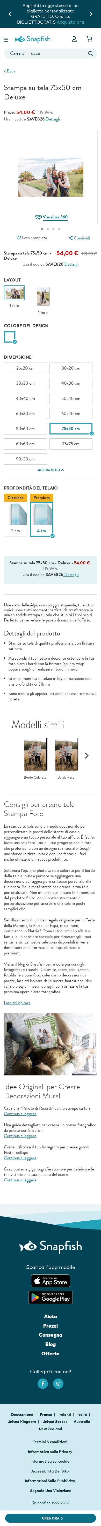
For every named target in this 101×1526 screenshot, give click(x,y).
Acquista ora (70, 22)
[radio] (10, 337)
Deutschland (22, 1414)
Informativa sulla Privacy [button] (50, 1451)
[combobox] (50, 54)
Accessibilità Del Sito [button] (50, 1471)
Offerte (50, 1353)
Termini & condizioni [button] (50, 1442)
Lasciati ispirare (17, 1003)
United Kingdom (22, 1421)
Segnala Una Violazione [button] (50, 1490)
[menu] (79, 238)
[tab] (42, 229)
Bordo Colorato (35, 777)
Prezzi (50, 1326)
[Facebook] (45, 1381)
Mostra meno (48, 470)
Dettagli (52, 119)
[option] (14, 297)
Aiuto (50, 1316)
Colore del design (26, 326)
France (46, 1414)
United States (55, 1421)
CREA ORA (50, 1518)
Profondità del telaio (31, 488)
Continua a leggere (20, 1113)
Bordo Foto (65, 777)
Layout (12, 280)
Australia (82, 1421)
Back (10, 71)
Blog (50, 1344)
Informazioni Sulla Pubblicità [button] (50, 1480)
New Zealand (50, 1429)
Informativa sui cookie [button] (50, 1461)
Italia (82, 1414)
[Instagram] (61, 1381)
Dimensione (18, 357)
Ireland (65, 1414)
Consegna (50, 1335)
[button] (6, 39)
